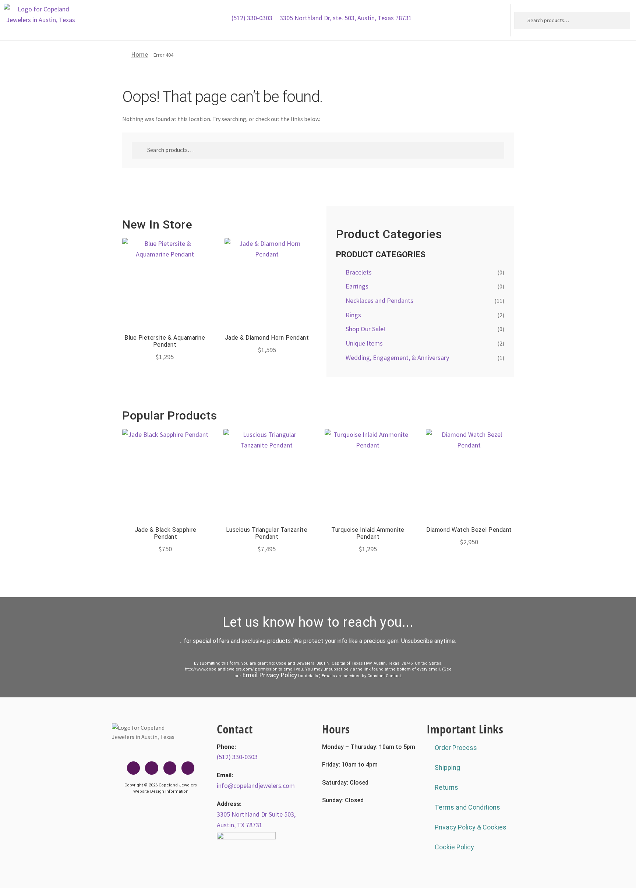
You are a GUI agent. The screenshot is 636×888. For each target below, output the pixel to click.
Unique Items (364, 343)
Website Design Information (160, 791)
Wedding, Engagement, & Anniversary (397, 357)
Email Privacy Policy (269, 675)
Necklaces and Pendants (379, 300)
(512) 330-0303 (252, 18)
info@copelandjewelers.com (256, 785)
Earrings (357, 286)
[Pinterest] (187, 767)
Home (139, 54)
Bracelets (359, 272)
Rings (353, 315)
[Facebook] (133, 767)
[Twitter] (151, 767)
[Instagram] (169, 767)
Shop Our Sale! (366, 329)
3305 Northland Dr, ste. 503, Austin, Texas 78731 (346, 18)
